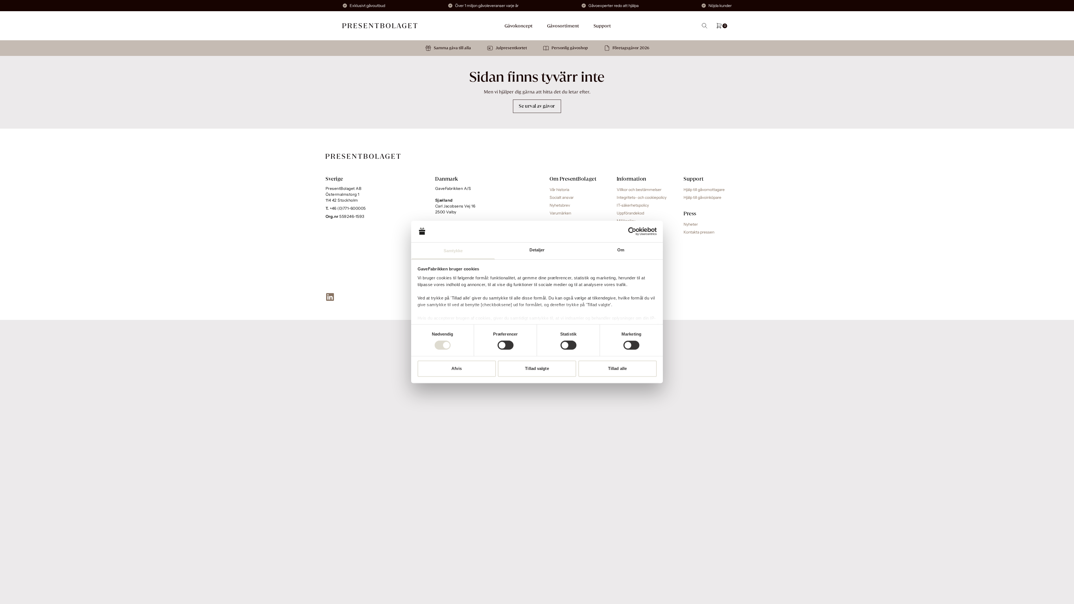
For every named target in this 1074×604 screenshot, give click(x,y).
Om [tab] (620, 249)
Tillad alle (617, 368)
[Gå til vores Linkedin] (330, 296)
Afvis (456, 368)
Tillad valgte (537, 368)
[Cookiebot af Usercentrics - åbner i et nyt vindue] (632, 231)
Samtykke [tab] (453, 250)
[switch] (506, 345)
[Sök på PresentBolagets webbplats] (704, 25)
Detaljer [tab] (537, 249)
